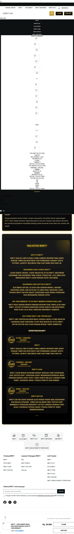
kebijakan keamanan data (46, 495)
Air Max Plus (37, 159)
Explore (3, 18)
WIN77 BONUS (25, 463)
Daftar (68, 13)
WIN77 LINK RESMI (40, 7)
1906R (37, 185)
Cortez (37, 155)
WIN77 (20, 7)
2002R (37, 183)
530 (37, 180)
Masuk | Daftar (10, 7)
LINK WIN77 (58, 439)
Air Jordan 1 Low (37, 157)
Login (59, 13)
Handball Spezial (37, 168)
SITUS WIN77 (28, 7)
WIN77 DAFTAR (8, 470)
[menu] (37, 106)
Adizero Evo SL (37, 175)
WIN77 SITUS (51, 473)
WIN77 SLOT (52, 7)
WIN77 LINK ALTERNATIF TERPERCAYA (37, 448)
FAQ (22, 459)
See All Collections (37, 164)
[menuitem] (37, 20)
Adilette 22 (37, 171)
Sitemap (23, 470)
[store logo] (8, 13)
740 (37, 182)
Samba (37, 169)
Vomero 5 (37, 162)
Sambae (37, 173)
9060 (37, 187)
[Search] (51, 13)
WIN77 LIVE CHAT (26, 466)
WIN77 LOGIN (4, 208)
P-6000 (37, 160)
